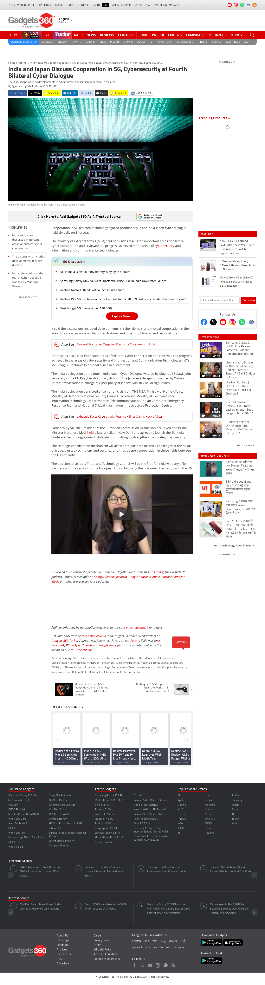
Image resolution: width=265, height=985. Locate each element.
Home (15, 34)
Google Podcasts (139, 577)
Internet (22, 63)
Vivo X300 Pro (16, 833)
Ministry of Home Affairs (101, 663)
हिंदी (40, 5)
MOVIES (48, 5)
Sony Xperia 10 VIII (106, 828)
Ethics (97, 945)
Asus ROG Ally (142, 823)
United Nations (147, 658)
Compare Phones (59, 845)
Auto (78, 34)
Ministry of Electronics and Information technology (81, 667)
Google (182, 805)
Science (216, 42)
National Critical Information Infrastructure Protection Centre (106, 672)
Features (126, 34)
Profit (32, 5)
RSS (59, 959)
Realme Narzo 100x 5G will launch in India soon (92, 290)
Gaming (90, 42)
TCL (234, 814)
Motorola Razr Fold (19, 800)
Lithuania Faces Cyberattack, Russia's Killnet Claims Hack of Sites (120, 416)
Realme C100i (103, 809)
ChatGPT (13, 805)
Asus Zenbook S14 (19, 823)
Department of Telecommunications (132, 667)
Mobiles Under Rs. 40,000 (23, 814)
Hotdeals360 (184, 42)
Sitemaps (63, 940)
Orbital (159, 572)
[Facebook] (204, 322)
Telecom (61, 42)
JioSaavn (121, 577)
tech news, (88, 636)
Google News (107, 645)
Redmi (235, 795)
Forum (134, 640)
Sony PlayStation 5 (60, 795)
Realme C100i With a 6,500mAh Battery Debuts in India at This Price (230, 869)
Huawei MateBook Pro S (109, 837)
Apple (181, 800)
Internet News (38, 63)
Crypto (128, 42)
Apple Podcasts (162, 577)
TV (150, 42)
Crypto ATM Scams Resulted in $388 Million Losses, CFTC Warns (105, 906)
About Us (62, 935)
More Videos (245, 445)
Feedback (62, 945)
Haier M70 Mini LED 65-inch (150, 809)
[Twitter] (213, 322)
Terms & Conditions (106, 954)
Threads (86, 645)
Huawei (182, 819)
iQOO (181, 828)
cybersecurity (164, 246)
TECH (105, 5)
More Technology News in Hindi (233, 545)
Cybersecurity (98, 658)
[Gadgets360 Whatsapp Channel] (242, 322)
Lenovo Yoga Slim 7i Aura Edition (27, 837)
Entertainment (109, 42)
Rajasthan (151, 5)
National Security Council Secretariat (161, 663)
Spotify (98, 577)
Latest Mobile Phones (61, 841)
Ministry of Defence (127, 663)
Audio (141, 42)
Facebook (57, 645)
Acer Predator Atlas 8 (146, 819)
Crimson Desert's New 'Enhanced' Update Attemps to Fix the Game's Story (104, 871)
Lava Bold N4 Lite (105, 814)
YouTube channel (81, 650)
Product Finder (165, 34)
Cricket (60, 5)
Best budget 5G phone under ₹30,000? (86, 308)
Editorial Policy (102, 949)
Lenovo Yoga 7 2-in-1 (107, 833)
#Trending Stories (20, 861)
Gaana (109, 577)
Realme (209, 833)
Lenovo (209, 800)
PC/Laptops (164, 42)
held (90, 432)
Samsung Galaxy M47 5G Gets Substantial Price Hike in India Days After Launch (113, 281)
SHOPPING (127, 5)
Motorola (210, 805)
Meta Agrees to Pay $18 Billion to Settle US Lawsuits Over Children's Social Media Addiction (230, 909)
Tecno (235, 819)
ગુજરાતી (137, 947)
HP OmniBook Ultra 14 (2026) (66, 823)
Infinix (181, 823)
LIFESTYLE (82, 5)
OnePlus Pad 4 (57, 809)
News (91, 34)
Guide (143, 34)
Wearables (233, 42)
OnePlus (210, 819)
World (21, 5)
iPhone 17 (55, 828)
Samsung (237, 800)
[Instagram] (232, 322)
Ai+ (179, 795)
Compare (193, 34)
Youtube (150, 964)
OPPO (208, 823)
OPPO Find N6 (16, 809)
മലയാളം (151, 947)
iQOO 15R (14, 842)
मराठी (182, 941)
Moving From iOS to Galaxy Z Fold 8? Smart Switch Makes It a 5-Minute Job (237, 281)
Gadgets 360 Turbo (64, 640)
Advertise (63, 963)
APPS (138, 5)
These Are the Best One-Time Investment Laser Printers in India (166, 869)
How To (76, 42)
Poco (208, 828)
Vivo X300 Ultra (17, 819)
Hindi (147, 941)
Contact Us (64, 954)
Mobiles (47, 42)
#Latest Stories (18, 898)
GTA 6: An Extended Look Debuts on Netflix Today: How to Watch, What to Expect (41, 871)
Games (115, 5)
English (136, 941)
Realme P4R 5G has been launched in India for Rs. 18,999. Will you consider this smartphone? (122, 299)
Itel (179, 833)
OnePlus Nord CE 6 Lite (62, 805)
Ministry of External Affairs (122, 658)
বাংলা (154, 941)
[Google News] (251, 322)
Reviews (107, 34)
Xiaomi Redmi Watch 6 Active (150, 800)
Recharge (216, 34)
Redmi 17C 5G (103, 823)
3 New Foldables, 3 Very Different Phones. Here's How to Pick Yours (237, 265)
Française (178, 947)
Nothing (209, 809)
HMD (180, 809)
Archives (62, 949)
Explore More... (122, 316)
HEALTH (95, 5)
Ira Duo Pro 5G (103, 842)
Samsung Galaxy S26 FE (108, 795)
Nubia (208, 814)
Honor (181, 814)
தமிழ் (163, 941)
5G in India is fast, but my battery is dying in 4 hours (95, 272)
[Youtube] (223, 322)
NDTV (12, 5)
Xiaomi (236, 823)
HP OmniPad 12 (58, 800)
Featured (207, 234)
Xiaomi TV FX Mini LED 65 (148, 814)
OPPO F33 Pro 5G (59, 814)
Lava (207, 795)
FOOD (71, 5)
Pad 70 (138, 795)
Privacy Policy (102, 940)
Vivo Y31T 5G (102, 805)
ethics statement (137, 627)
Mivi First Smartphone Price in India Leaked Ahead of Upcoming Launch (40, 906)
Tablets (202, 42)
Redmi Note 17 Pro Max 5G (110, 800)
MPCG (163, 5)
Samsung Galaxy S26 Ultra (23, 795)
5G (246, 42)
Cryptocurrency (58, 819)
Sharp (235, 805)
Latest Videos (209, 337)
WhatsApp (73, 645)
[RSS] (254, 5)
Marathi (174, 5)
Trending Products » (214, 118)
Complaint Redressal (107, 959)
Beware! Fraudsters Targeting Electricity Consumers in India (116, 344)
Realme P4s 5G (104, 819)
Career (98, 935)
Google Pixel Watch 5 (146, 805)
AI (47, 34)
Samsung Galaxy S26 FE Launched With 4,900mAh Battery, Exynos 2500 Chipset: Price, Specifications (168, 909)
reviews (101, 636)
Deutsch (164, 947)
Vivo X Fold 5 (15, 846)
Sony (235, 809)
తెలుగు (173, 941)
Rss (173, 964)
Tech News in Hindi (213, 456)
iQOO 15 (13, 828)
